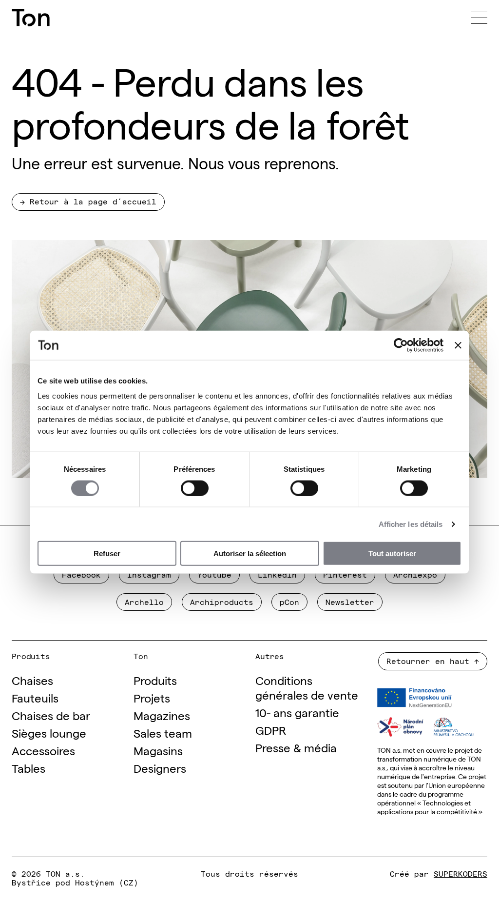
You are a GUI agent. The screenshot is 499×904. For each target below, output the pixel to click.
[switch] (195, 488)
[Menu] (479, 17)
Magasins (158, 750)
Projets (152, 697)
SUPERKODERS (460, 873)
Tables (28, 767)
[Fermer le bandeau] (458, 345)
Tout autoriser (392, 553)
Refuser (107, 553)
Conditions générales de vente (306, 687)
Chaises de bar (51, 715)
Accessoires (43, 750)
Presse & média (296, 747)
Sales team (163, 732)
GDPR (270, 729)
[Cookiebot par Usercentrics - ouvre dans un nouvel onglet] (400, 345)
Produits (155, 679)
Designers (160, 767)
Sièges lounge (49, 732)
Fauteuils (35, 697)
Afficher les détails (411, 524)
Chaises (32, 679)
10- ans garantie (297, 712)
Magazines (162, 715)
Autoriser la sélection (249, 553)
